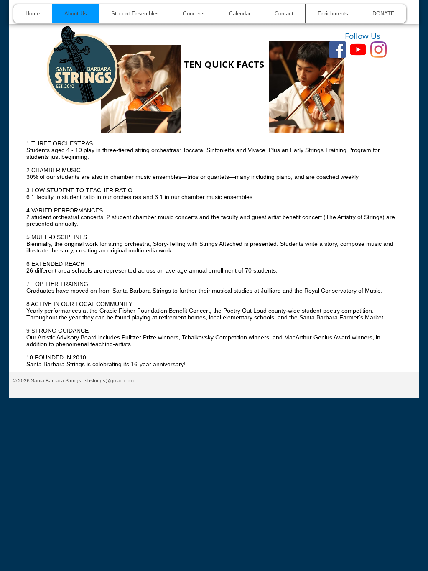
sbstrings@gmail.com (109, 381)
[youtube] (358, 49)
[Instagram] (378, 49)
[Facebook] (337, 49)
